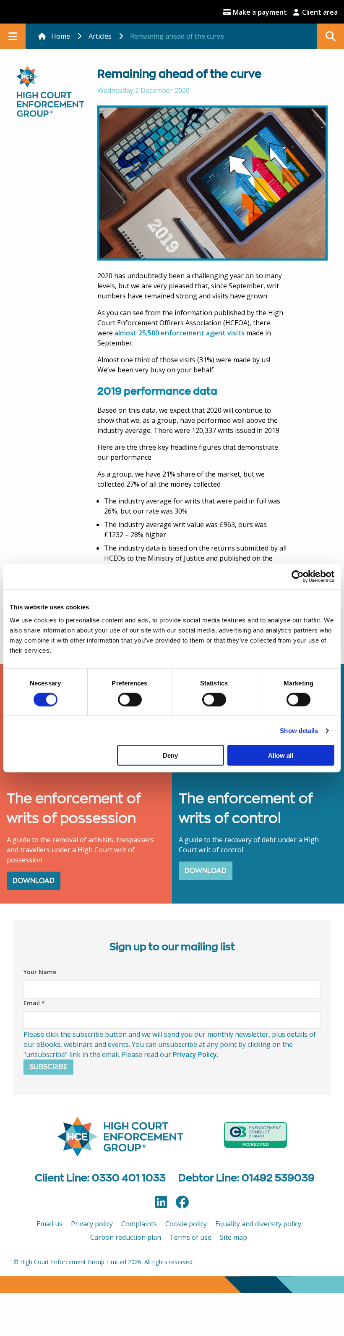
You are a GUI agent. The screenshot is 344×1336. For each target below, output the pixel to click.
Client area (319, 12)
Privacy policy (92, 1223)
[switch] (130, 699)
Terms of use (190, 1237)
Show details (299, 730)
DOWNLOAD (34, 880)
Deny (170, 755)
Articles (100, 36)
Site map (233, 1237)
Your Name (39, 972)
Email (34, 1003)
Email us (49, 1223)
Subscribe (48, 1066)
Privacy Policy (195, 1054)
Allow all (280, 755)
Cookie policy (186, 1223)
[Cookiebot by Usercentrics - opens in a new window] (297, 576)
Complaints (139, 1223)
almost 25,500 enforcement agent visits (180, 332)
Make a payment (259, 12)
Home (60, 36)
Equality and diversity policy (258, 1223)
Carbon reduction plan (125, 1237)
